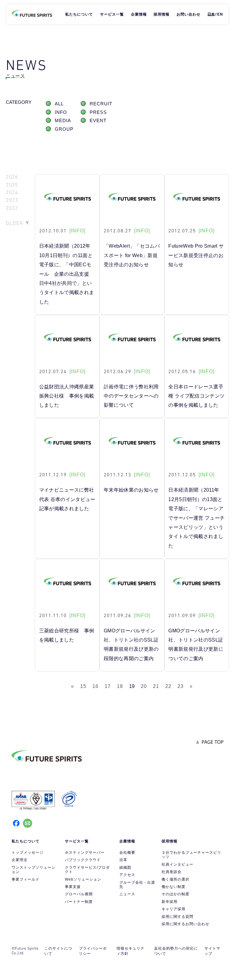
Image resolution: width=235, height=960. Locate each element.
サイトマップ (212, 951)
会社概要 (127, 852)
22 (168, 686)
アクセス (127, 875)
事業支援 (73, 887)
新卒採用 (169, 902)
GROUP (64, 129)
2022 (12, 208)
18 (120, 686)
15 (83, 686)
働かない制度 (173, 887)
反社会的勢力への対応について (176, 951)
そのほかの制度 (175, 894)
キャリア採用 (173, 909)
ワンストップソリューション (33, 869)
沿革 (123, 860)
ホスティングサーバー (85, 852)
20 (144, 686)
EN (220, 14)
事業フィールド (25, 879)
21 (156, 686)
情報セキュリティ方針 (130, 951)
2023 (12, 200)
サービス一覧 (112, 14)
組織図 (125, 867)
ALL (59, 103)
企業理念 (20, 860)
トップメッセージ (27, 852)
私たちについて (79, 14)
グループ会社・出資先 (137, 884)
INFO (61, 112)
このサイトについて (58, 951)
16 (95, 686)
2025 (12, 185)
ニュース (127, 894)
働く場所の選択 (175, 879)
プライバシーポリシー (93, 951)
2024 (12, 192)
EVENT (98, 120)
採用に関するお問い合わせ (185, 924)
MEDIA (63, 120)
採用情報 (162, 14)
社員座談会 (171, 872)
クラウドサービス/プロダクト (87, 869)
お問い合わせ (188, 14)
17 (108, 686)
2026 (12, 177)
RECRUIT (101, 103)
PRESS (98, 112)
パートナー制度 (79, 902)
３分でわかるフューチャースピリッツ (191, 854)
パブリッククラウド (83, 860)
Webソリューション (83, 879)
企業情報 (139, 14)
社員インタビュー (177, 864)
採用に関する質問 (177, 917)
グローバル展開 (79, 894)
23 (180, 686)
